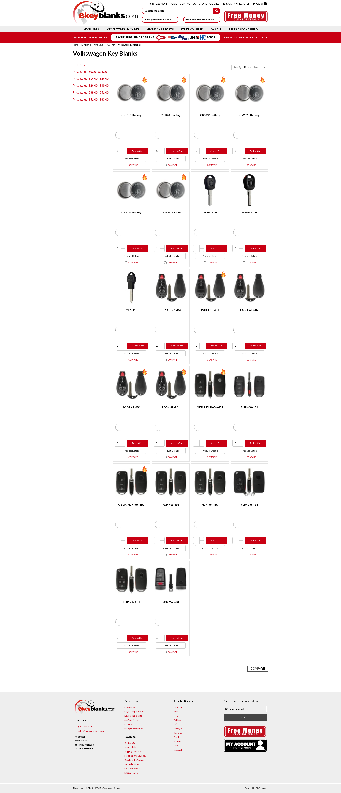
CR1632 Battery (210, 115)
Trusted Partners (132, 764)
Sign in (230, 4)
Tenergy (178, 732)
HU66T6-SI (210, 212)
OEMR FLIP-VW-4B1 (210, 407)
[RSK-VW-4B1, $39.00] (171, 579)
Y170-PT (131, 309)
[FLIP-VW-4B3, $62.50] (210, 482)
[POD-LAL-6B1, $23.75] (131, 385)
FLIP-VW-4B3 (210, 504)
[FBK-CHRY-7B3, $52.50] (171, 287)
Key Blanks (91, 29)
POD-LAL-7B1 (171, 407)
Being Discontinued (243, 29)
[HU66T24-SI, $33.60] (249, 190)
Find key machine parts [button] (200, 19)
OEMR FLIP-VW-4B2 (131, 504)
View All (178, 750)
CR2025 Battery (249, 115)
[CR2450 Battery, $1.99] (171, 190)
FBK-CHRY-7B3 (171, 309)
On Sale (215, 29)
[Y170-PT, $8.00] (131, 287)
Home (173, 4)
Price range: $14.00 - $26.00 (91, 78)
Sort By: (238, 67)
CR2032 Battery (131, 212)
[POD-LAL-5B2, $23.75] (249, 287)
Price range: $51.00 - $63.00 (91, 99)
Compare (133, 165)
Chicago (178, 728)
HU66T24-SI (249, 212)
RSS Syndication (131, 772)
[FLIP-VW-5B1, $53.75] (131, 579)
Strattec (178, 741)
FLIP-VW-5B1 (131, 602)
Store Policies (209, 4)
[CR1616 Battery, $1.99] (131, 92)
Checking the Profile (134, 760)
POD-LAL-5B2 (249, 309)
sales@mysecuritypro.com (91, 731)
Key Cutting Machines (123, 29)
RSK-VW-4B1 (170, 602)
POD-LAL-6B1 (131, 407)
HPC (176, 715)
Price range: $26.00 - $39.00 (91, 85)
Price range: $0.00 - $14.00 (90, 71)
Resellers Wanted (132, 768)
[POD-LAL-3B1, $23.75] (210, 287)
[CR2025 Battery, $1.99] (249, 92)
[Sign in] (245, 745)
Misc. (176, 724)
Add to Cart (138, 151)
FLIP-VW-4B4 (249, 504)
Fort (176, 745)
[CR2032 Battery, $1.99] (131, 190)
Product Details (131, 158)
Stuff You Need (192, 29)
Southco (178, 737)
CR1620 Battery (171, 115)
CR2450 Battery (171, 212)
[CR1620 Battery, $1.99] (171, 92)
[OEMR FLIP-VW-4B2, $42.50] (131, 482)
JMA (176, 711)
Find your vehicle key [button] (158, 19)
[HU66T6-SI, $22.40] (210, 190)
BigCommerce (262, 788)
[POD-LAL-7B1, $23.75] (171, 385)
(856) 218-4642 (85, 726)
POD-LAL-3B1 (210, 309)
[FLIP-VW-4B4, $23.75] (249, 482)
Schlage (177, 720)
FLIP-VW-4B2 (170, 504)
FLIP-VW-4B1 (249, 407)
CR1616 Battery (131, 115)
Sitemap (116, 788)
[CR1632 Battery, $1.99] (210, 92)
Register (243, 4)
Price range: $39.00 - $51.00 (91, 92)
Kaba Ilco (178, 707)
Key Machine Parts (160, 29)
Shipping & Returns (133, 751)
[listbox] (256, 67)
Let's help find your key (135, 755)
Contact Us (188, 4)
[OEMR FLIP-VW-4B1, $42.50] (210, 385)
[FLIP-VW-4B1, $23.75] (249, 385)
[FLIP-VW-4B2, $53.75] (171, 482)
